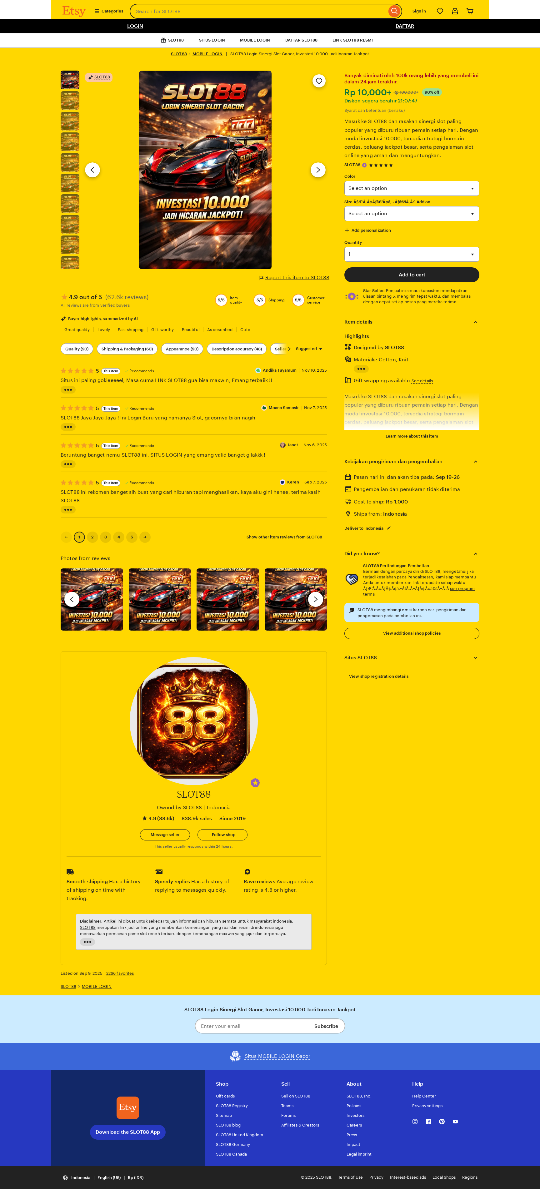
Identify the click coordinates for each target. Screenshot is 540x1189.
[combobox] (258, 11)
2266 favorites (120, 973)
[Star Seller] (364, 165)
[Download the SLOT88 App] (128, 1108)
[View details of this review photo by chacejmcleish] (160, 599)
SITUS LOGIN (212, 40)
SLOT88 (179, 54)
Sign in (419, 11)
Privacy (376, 1177)
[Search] (394, 11)
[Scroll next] (289, 348)
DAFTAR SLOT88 (301, 40)
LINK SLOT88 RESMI (352, 40)
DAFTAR (405, 26)
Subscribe (326, 1026)
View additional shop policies (412, 633)
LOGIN (135, 26)
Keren (293, 482)
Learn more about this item (412, 436)
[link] (66, 537)
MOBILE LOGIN (255, 40)
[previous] (71, 599)
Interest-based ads (408, 1177)
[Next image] (318, 169)
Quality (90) (76, 349)
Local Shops (444, 1177)
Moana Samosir (284, 407)
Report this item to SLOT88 (297, 277)
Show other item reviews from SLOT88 (284, 537)
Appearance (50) (182, 349)
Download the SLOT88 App (128, 1132)
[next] (315, 599)
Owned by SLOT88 (179, 807)
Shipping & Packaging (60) (127, 349)
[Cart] (470, 11)
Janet (293, 445)
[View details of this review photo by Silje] (228, 599)
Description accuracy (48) (237, 349)
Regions (470, 1177)
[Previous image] (92, 169)
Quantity (353, 242)
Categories (112, 11)
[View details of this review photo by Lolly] (92, 599)
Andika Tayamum (280, 370)
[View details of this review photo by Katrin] (296, 599)
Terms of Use (350, 1177)
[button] (255, 782)
